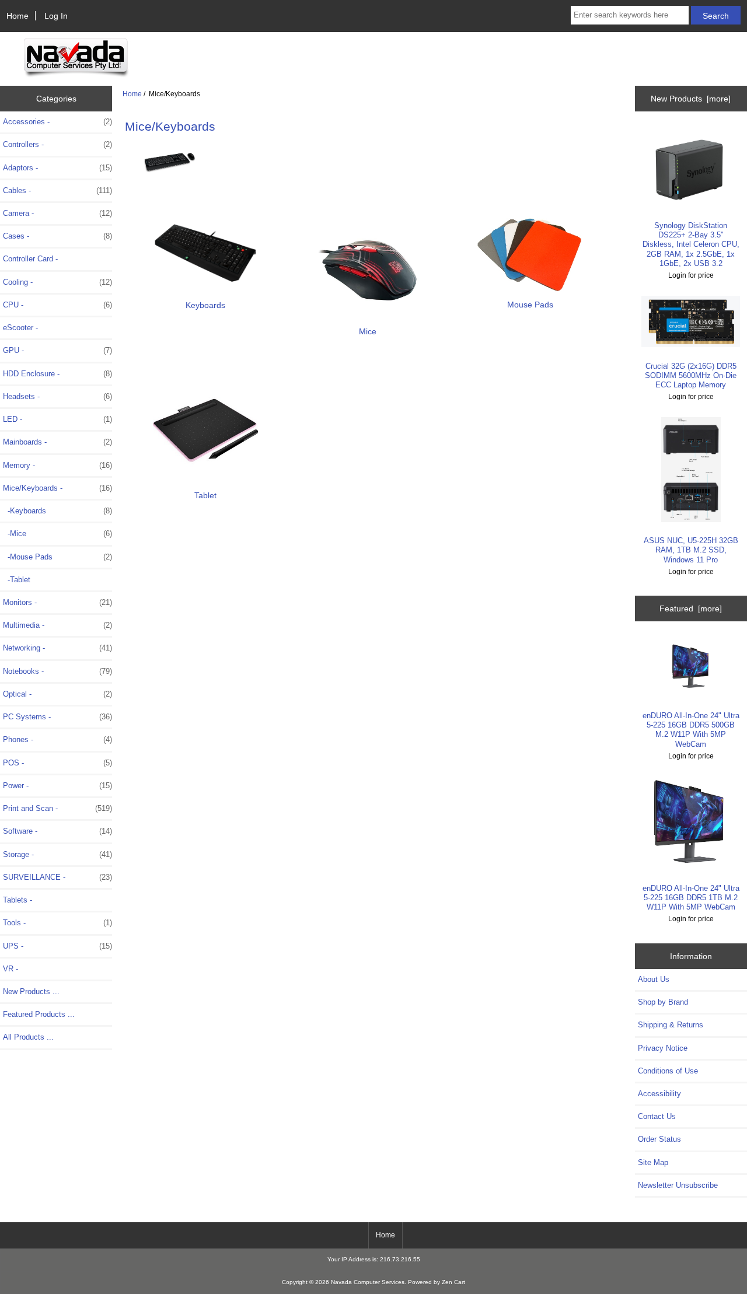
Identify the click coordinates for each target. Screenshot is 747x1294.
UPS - (57, 946)
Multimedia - (57, 625)
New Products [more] (691, 98)
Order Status (659, 1139)
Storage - (57, 854)
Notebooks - (57, 671)
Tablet (205, 495)
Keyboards (205, 305)
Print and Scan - (57, 808)
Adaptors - (57, 167)
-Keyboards (57, 510)
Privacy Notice (662, 1048)
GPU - (57, 350)
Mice (367, 331)
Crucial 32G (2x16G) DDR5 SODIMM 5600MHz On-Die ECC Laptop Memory (690, 375)
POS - (57, 762)
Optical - (57, 694)
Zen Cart (453, 1282)
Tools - (57, 922)
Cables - (57, 190)
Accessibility (659, 1093)
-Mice (57, 533)
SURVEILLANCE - (57, 877)
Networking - (57, 647)
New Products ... (31, 991)
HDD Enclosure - (57, 373)
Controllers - (57, 144)
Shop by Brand (663, 1002)
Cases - (57, 236)
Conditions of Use (668, 1070)
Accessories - (57, 121)
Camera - (57, 213)
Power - (57, 785)
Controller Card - (30, 258)
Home (17, 15)
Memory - (57, 465)
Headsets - (57, 396)
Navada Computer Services (367, 1282)
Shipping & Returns (670, 1024)
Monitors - (57, 602)
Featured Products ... (39, 1014)
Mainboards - (57, 442)
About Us (653, 979)
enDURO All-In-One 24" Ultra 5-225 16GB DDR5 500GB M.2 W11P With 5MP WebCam (691, 730)
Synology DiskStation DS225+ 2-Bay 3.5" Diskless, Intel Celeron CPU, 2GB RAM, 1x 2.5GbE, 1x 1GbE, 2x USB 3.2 (691, 244)
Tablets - (17, 900)
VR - (10, 968)
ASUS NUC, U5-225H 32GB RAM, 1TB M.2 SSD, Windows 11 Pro (691, 550)
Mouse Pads (530, 304)
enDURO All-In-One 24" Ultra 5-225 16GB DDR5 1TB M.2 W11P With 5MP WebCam (691, 897)
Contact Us (657, 1116)
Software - (57, 831)
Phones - (57, 739)
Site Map (653, 1162)
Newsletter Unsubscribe (678, 1185)
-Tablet (16, 579)
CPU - (57, 304)
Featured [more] (690, 608)
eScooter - (20, 327)
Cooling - (57, 282)
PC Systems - (57, 716)
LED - (57, 419)
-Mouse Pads (57, 556)
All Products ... (28, 1037)
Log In (56, 15)
